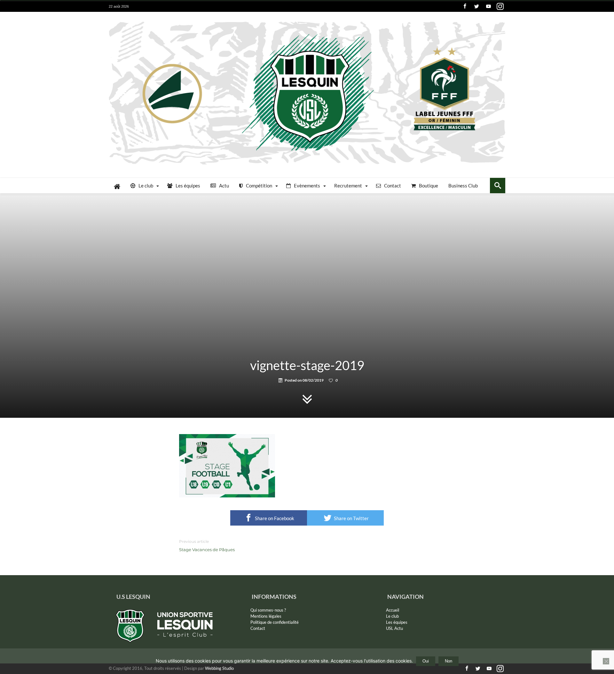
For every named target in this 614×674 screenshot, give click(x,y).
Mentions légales (265, 616)
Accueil (392, 610)
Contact (257, 628)
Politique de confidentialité (274, 622)
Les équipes (396, 622)
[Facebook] (465, 6)
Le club (392, 616)
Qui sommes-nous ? (268, 610)
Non (448, 661)
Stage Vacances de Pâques (207, 545)
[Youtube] (488, 6)
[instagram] (500, 6)
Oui (425, 661)
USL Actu (394, 628)
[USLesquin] (307, 21)
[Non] (606, 661)
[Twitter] (476, 6)
